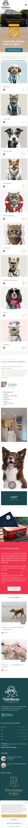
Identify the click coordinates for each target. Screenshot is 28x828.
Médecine (6, 87)
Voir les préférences (14, 823)
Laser (5, 312)
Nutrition (6, 345)
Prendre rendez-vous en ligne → (9, 747)
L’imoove (6, 248)
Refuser (14, 819)
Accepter (14, 816)
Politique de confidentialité (14, 826)
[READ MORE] (4, 90)
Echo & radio (7, 151)
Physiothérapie (8, 216)
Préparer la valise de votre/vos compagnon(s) (12, 628)
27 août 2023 (10, 760)
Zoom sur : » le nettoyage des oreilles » (12, 666)
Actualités (4, 625)
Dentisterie (7, 183)
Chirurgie (6, 119)
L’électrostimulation (10, 280)
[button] (26, 802)
